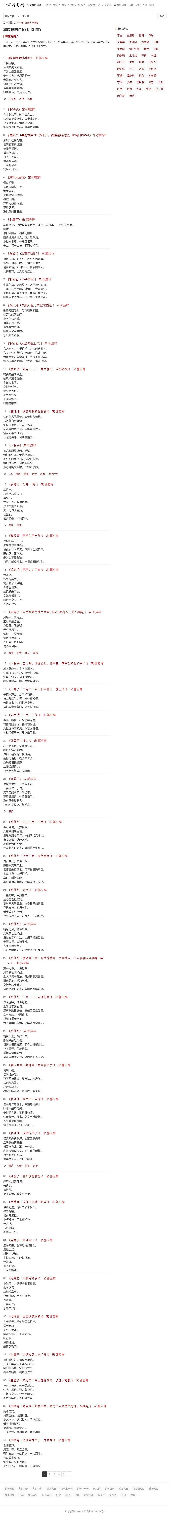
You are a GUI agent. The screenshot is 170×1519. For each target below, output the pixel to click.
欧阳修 (121, 69)
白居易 (130, 35)
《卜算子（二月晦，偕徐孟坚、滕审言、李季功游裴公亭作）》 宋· (55, 663)
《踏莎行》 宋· (22, 924)
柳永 (141, 75)
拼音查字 (33, 1495)
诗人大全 (51, 1488)
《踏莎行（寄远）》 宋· (27, 890)
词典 (151, 4)
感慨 (19, 525)
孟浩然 (133, 55)
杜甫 (141, 35)
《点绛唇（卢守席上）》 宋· (30, 1240)
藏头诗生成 (93, 4)
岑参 (131, 62)
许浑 (138, 88)
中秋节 (12, 98)
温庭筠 (130, 75)
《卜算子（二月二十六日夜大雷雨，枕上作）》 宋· (45, 689)
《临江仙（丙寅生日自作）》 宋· (33, 1099)
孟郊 (160, 82)
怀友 (27, 652)
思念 (29, 98)
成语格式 (9, 1495)
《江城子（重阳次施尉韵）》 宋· (33, 1176)
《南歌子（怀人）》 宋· (27, 740)
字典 (144, 4)
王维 (156, 42)
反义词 (101, 1495)
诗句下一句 (83, 1488)
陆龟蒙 (121, 95)
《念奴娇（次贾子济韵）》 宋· (30, 253)
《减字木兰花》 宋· (23, 177)
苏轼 (151, 35)
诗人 (73, 4)
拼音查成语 (138, 1488)
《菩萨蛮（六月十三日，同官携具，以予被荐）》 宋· (46, 369)
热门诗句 (37, 1488)
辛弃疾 (121, 42)
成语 (137, 4)
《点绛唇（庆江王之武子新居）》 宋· (36, 1202)
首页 (48, 4)
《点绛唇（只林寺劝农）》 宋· (32, 1278)
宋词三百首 (14, 473)
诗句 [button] (64, 4)
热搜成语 (153, 1488)
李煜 (153, 55)
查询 (162, 16)
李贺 (119, 82)
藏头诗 (96, 1488)
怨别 (42, 473)
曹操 (119, 75)
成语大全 (123, 1488)
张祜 (131, 95)
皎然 (119, 88)
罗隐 (148, 88)
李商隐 (121, 48)
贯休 (129, 88)
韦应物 (152, 69)
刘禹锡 (145, 42)
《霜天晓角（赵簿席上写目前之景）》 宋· (39, 1065)
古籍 (130, 4)
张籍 (151, 82)
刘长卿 (152, 75)
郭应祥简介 (12, 36)
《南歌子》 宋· (22, 779)
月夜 (21, 98)
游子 (27, 1165)
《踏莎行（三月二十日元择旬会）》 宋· (38, 997)
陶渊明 (121, 55)
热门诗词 (23, 1488)
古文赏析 (107, 4)
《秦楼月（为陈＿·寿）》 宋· (30, 484)
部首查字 (46, 1495)
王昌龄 (140, 82)
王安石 (152, 62)
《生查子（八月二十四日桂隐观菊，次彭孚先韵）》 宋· (48, 1380)
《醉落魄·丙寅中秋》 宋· (27, 58)
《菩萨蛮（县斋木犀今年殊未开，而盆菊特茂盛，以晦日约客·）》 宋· (56, 135)
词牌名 (81, 4)
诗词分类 (9, 1488)
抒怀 (11, 525)
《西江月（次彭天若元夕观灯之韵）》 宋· (37, 305)
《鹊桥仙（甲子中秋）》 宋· (28, 279)
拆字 (58, 1495)
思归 (11, 811)
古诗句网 (18, 22)
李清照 (133, 42)
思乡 (35, 1165)
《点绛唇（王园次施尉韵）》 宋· (33, 1316)
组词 (67, 1495)
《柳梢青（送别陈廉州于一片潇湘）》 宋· (39, 1440)
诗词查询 (122, 4)
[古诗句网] (15, 4)
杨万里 (159, 88)
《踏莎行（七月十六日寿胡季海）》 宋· (38, 856)
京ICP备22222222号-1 (94, 1511)
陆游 (156, 48)
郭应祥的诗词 (31, 22)
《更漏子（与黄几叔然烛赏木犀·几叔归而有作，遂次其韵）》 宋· (54, 612)
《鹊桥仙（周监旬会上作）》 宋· (31, 343)
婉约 (11, 1165)
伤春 (34, 473)
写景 (26, 473)
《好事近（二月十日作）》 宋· (32, 715)
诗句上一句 (66, 1488)
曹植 (129, 82)
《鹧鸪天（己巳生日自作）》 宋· (33, 535)
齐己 (131, 69)
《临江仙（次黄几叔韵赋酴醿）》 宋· (36, 411)
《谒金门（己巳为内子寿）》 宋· (33, 569)
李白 (119, 35)
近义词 (113, 1495)
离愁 (35, 652)
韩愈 (141, 62)
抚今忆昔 (53, 473)
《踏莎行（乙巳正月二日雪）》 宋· (35, 822)
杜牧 (146, 48)
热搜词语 (88, 1495)
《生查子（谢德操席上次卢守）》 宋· (36, 1354)
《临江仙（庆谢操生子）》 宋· (32, 1133)
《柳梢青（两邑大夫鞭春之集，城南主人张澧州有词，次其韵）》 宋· (57, 1406)
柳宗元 (121, 62)
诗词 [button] (55, 4)
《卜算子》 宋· (20, 109)
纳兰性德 (134, 48)
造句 (123, 1495)
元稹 (143, 55)
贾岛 (141, 69)
